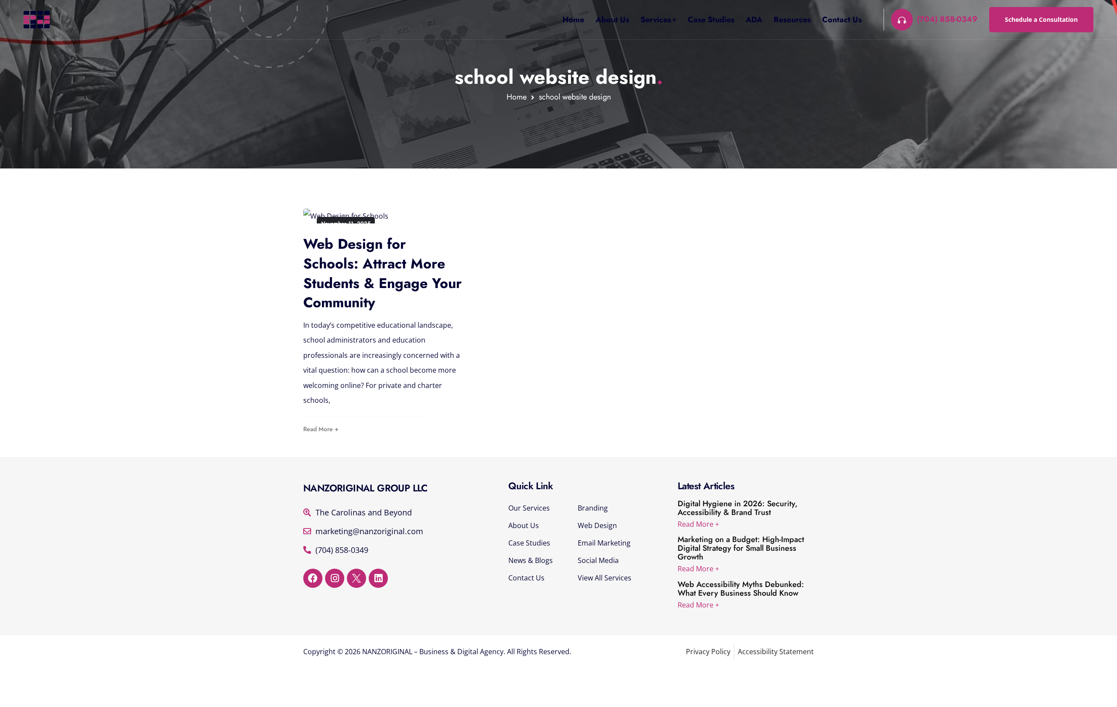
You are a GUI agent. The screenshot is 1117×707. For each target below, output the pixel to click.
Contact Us (842, 19)
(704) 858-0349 (947, 19)
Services (656, 19)
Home (573, 19)
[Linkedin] (378, 578)
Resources (792, 19)
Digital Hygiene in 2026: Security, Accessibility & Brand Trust (738, 508)
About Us (612, 19)
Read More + (321, 429)
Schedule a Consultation (1041, 19)
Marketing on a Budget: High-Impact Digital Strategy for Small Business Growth (741, 548)
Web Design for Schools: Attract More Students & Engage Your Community (382, 273)
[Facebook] (312, 578)
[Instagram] (334, 578)
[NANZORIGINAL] (37, 19)
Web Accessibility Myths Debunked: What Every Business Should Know (741, 589)
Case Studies (711, 19)
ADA (754, 19)
